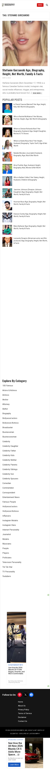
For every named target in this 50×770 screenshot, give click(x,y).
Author (5, 409)
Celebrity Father (9, 451)
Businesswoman (9, 437)
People (5, 548)
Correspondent (8, 492)
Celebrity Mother (9, 460)
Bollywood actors (9, 418)
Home (20, 702)
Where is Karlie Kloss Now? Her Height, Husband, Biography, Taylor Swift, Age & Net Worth (30, 143)
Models (5, 539)
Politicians (6, 557)
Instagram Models (10, 520)
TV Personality (8, 571)
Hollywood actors (9, 506)
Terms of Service (25, 713)
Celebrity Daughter (10, 446)
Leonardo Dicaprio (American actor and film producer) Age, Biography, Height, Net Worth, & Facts (30, 240)
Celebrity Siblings (9, 469)
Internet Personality (10, 530)
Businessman (8, 432)
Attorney (6, 404)
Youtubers (6, 576)
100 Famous (7, 385)
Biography (6, 413)
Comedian (6, 483)
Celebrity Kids (8, 455)
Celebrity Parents (9, 465)
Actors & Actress (9, 390)
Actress (5, 395)
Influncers (6, 516)
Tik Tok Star (7, 567)
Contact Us (22, 721)
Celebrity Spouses (10, 478)
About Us (21, 706)
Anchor (5, 399)
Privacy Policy (23, 710)
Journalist (6, 534)
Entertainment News (11, 497)
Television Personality (11, 562)
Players (5, 553)
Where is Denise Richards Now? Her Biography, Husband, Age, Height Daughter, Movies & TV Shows (30, 131)
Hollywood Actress (10, 511)
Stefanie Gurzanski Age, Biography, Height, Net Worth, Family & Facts (23, 72)
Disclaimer (22, 717)
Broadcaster (7, 427)
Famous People (9, 502)
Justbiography (34, 733)
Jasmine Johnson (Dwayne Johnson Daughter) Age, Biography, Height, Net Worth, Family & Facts (28, 192)
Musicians (6, 544)
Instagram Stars (9, 525)
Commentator (8, 488)
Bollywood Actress (10, 423)
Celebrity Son (8, 474)
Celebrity (6, 441)
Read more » (37, 93)
